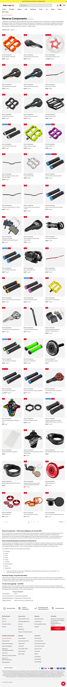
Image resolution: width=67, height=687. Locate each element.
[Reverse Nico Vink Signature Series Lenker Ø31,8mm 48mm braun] (12, 163)
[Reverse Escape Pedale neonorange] (12, 44)
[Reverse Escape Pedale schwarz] (12, 103)
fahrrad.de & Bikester (9, 682)
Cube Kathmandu (39, 641)
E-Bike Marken (21, 651)
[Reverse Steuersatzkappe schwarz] (55, 348)
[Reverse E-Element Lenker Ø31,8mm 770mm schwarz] (12, 194)
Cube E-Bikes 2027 (23, 648)
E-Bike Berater (38, 621)
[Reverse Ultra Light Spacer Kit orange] (33, 502)
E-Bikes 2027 (21, 643)
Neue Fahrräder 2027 (23, 641)
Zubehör (19, 9)
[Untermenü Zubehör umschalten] (22, 9)
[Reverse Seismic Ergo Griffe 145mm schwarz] (12, 378)
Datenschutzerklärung (7, 643)
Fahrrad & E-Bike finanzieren (25, 632)
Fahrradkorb (38, 656)
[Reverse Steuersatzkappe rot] (55, 470)
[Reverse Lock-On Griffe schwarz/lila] (33, 287)
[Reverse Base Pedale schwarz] (55, 103)
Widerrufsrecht (5, 641)
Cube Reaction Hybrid (40, 643)
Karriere (4, 621)
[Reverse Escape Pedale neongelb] (33, 133)
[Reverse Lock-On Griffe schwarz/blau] (12, 257)
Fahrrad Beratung (39, 618)
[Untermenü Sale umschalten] (49, 9)
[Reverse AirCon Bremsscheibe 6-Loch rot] (55, 44)
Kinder (40, 9)
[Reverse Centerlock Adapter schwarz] (33, 407)
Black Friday (21, 654)
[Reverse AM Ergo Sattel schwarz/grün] (33, 103)
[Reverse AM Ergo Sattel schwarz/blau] (33, 74)
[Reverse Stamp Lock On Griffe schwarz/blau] (55, 194)
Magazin (37, 626)
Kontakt (4, 626)
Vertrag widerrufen (6, 638)
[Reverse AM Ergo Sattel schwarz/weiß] (33, 44)
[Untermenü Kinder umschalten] (43, 9)
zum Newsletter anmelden (57, 628)
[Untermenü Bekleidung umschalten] (37, 9)
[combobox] (35, 5)
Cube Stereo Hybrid (39, 646)
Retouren (20, 626)
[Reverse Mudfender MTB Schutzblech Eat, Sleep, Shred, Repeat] (33, 439)
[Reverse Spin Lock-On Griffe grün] (33, 348)
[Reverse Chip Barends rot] (12, 502)
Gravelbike (37, 651)
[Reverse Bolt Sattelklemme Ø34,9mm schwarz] (12, 470)
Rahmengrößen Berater (40, 624)
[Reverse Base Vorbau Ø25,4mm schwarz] (33, 257)
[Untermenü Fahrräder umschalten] (15, 9)
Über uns (4, 618)
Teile (26, 9)
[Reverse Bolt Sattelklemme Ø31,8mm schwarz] (55, 439)
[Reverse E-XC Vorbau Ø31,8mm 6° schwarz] (55, 226)
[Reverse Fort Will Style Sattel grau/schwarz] (12, 317)
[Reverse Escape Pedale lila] (55, 133)
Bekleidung (33, 9)
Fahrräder (11, 9)
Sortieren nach (5, 29)
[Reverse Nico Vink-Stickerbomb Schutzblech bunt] (12, 407)
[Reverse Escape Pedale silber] (33, 163)
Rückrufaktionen (6, 662)
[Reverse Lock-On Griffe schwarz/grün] (12, 348)
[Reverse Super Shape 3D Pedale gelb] (55, 287)
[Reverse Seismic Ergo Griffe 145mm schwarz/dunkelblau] (33, 378)
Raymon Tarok (38, 648)
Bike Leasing (5, 12)
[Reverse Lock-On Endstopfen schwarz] (55, 502)
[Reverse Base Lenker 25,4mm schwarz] (55, 74)
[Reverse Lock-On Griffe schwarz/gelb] (12, 287)
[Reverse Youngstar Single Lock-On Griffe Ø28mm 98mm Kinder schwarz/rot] (55, 407)
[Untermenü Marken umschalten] (56, 9)
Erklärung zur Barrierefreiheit (9, 655)
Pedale (36, 654)
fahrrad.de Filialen (6, 624)
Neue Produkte (22, 638)
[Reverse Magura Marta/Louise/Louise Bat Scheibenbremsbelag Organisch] (33, 470)
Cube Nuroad (38, 638)
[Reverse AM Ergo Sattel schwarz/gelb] (12, 74)
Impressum (4, 653)
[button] (60, 5)
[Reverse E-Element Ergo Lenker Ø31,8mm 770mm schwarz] (33, 194)
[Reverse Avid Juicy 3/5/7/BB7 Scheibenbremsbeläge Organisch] (12, 226)
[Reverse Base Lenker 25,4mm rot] (55, 257)
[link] (15, 522)
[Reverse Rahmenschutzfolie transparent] (12, 439)
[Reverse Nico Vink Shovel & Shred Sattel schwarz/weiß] (33, 226)
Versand (20, 624)
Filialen (59, 9)
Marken (53, 9)
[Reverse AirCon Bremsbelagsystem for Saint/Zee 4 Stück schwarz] (55, 317)
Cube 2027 (21, 646)
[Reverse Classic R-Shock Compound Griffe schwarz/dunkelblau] (55, 163)
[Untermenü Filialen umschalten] (62, 9)
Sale (47, 9)
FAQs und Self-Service (23, 618)
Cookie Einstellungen (7, 646)
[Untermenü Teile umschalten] (28, 9)
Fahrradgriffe (38, 659)
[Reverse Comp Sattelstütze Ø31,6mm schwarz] (33, 317)
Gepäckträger (38, 661)
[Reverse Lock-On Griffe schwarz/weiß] (12, 133)
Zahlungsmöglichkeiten (24, 621)
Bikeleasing (21, 629)
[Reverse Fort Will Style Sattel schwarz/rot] (55, 378)
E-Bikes (4, 9)
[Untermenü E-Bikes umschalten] (7, 9)
